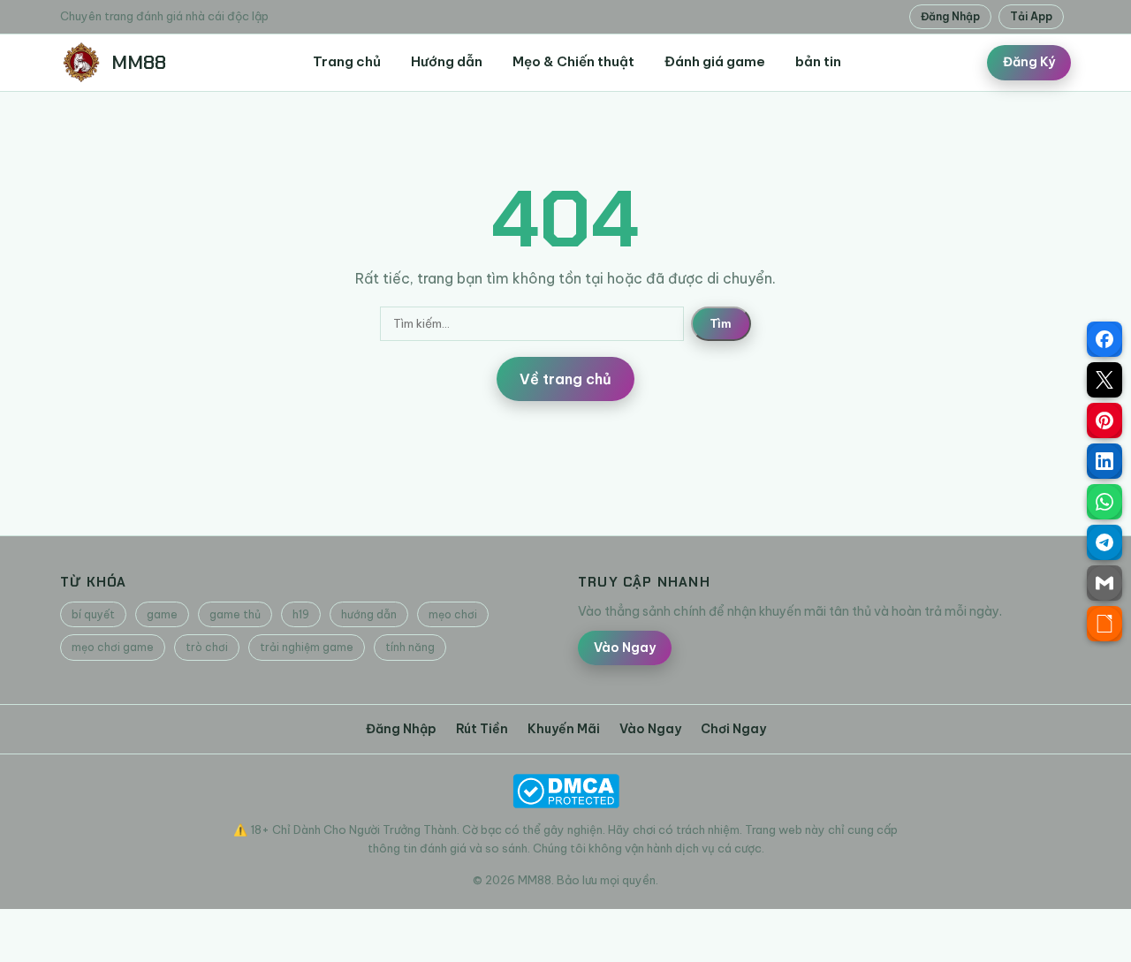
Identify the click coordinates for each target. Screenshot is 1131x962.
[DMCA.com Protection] (565, 791)
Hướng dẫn (446, 61)
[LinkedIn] (1104, 461)
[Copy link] (1104, 623)
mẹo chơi (453, 614)
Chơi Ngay (733, 729)
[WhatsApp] (1104, 501)
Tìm (721, 323)
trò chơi (207, 647)
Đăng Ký (1029, 62)
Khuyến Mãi (564, 729)
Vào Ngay (625, 647)
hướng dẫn (369, 614)
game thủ (235, 614)
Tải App (1031, 16)
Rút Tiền (482, 729)
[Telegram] (1104, 542)
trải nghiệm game (306, 647)
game (162, 614)
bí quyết (93, 614)
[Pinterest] (1104, 420)
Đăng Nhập (950, 16)
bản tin (818, 61)
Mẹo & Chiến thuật (573, 61)
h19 (300, 614)
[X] (1104, 380)
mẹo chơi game (113, 647)
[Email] (1104, 583)
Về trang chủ (565, 379)
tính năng (410, 647)
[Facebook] (1104, 339)
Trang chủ (347, 61)
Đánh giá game (714, 61)
